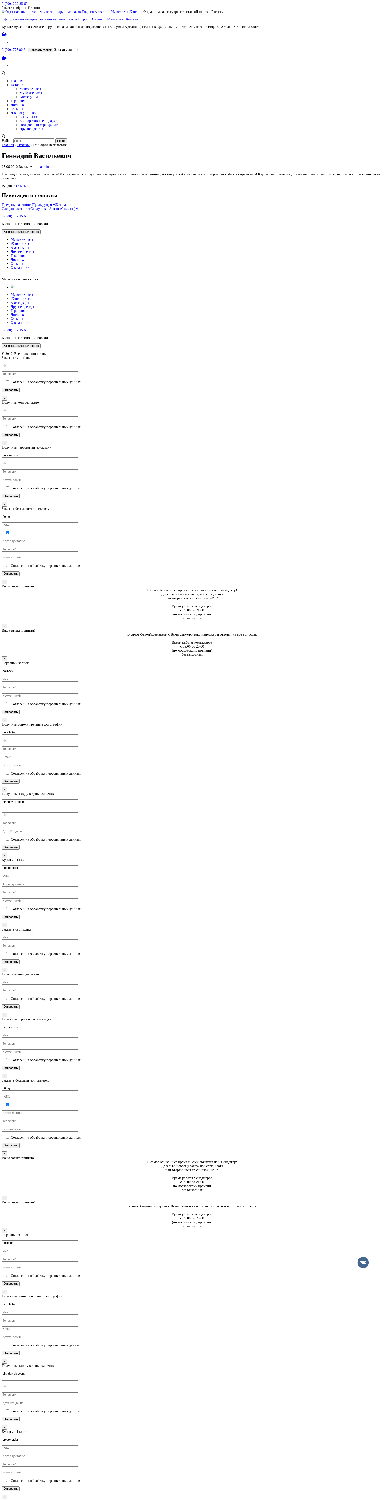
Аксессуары (29, 97)
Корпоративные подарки (38, 121)
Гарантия (18, 101)
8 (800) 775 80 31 (14, 50)
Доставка (18, 105)
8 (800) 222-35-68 (15, 4)
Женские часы (30, 89)
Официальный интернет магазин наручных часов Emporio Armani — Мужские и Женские (70, 19)
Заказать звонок (41, 50)
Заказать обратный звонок (21, 231)
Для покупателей (24, 113)
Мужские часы (31, 93)
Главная (17, 81)
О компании (29, 117)
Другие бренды (31, 129)
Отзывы (17, 109)
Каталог (17, 85)
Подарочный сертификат (39, 125)
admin (44, 167)
